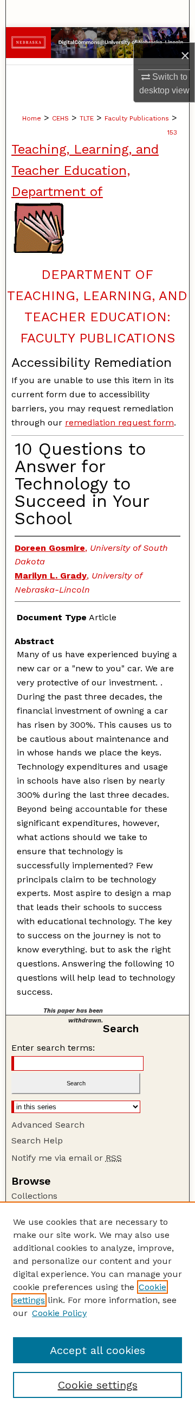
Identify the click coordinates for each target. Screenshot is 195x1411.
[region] (97, 1306)
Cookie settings (98, 1384)
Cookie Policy (59, 1313)
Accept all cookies (97, 1350)
